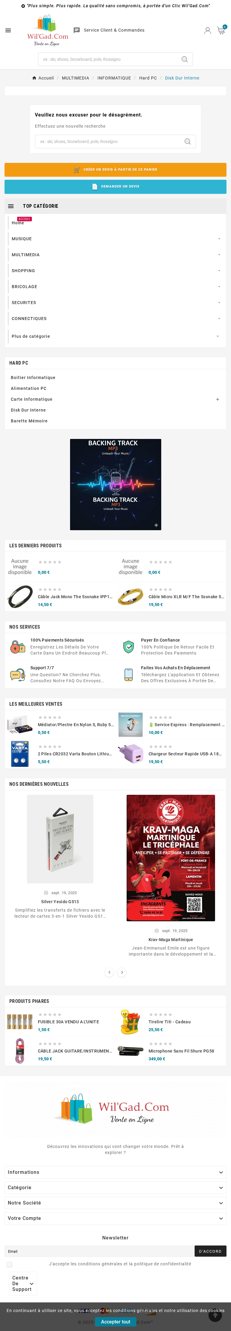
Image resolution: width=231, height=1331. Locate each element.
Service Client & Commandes (114, 30)
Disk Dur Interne (28, 410)
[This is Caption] (116, 484)
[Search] (185, 59)
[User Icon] (207, 30)
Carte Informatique (32, 399)
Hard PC (18, 363)
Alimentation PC (29, 388)
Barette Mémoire (29, 420)
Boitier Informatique (33, 377)
